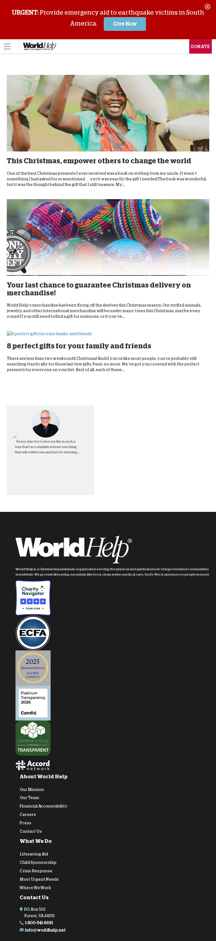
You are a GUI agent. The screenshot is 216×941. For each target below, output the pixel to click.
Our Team (29, 798)
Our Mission (32, 789)
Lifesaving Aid (34, 854)
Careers (28, 814)
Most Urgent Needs (39, 879)
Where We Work (35, 887)
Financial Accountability (44, 806)
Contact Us (31, 831)
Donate (200, 47)
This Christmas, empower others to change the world (99, 160)
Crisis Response (36, 871)
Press (25, 823)
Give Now (125, 23)
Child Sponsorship (38, 862)
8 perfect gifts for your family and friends (79, 345)
